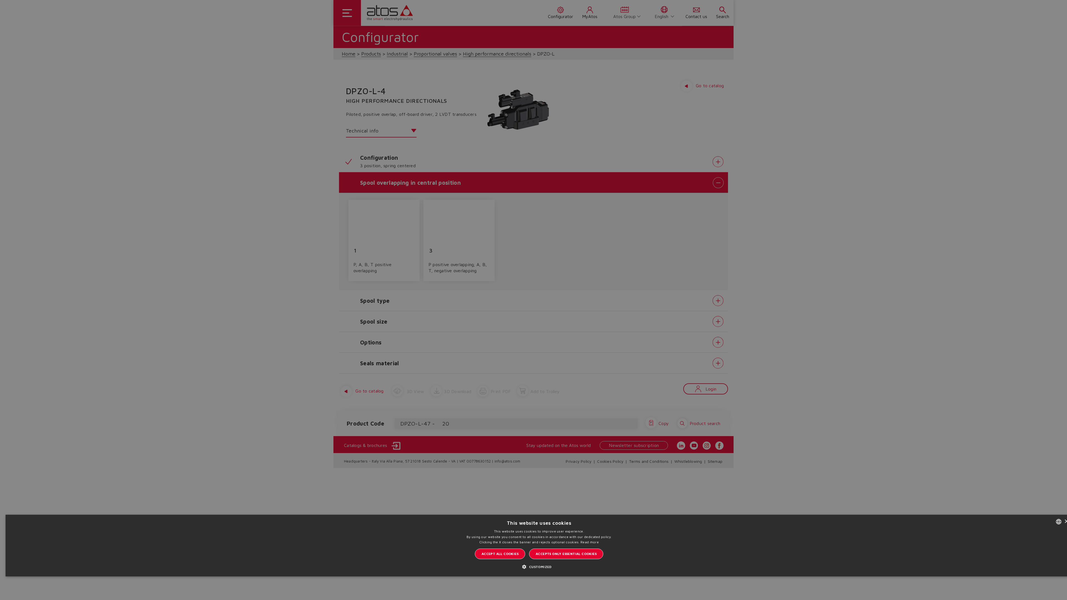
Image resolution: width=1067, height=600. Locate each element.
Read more (589, 542)
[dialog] (533, 300)
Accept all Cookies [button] (500, 554)
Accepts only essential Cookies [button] (566, 554)
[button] (539, 566)
